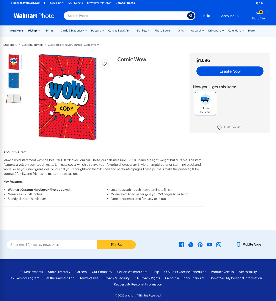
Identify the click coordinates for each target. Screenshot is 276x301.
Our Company (102, 272)
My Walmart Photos (99, 3)
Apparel (196, 30)
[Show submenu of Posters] (103, 30)
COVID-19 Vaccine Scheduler (185, 272)
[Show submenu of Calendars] (243, 30)
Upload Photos (125, 3)
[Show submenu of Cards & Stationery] (86, 30)
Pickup (32, 30)
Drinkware (214, 30)
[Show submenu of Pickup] (40, 30)
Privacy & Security (117, 278)
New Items (17, 30)
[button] (230, 127)
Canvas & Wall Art (118, 30)
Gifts (181, 30)
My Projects (75, 3)
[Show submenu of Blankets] (149, 30)
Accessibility (248, 272)
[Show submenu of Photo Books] (172, 30)
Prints (49, 30)
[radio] (14, 62)
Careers (81, 272)
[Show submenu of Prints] (55, 30)
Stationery (10, 44)
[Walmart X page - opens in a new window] (190, 244)
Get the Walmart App (59, 278)
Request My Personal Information (138, 284)
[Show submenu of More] (256, 30)
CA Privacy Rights (147, 278)
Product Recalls (222, 272)
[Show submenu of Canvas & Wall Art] (131, 30)
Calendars (234, 30)
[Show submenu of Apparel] (203, 30)
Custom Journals (32, 44)
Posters (96, 30)
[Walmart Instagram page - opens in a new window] (218, 244)
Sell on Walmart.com (132, 272)
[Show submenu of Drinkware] (223, 30)
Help (206, 16)
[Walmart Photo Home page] (34, 15)
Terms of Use (89, 278)
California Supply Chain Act (184, 278)
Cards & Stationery (72, 30)
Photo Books (163, 30)
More (251, 30)
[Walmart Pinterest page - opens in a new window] (200, 244)
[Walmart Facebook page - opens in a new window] (181, 244)
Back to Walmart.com (26, 3)
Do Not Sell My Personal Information (236, 278)
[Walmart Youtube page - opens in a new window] (209, 244)
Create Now (230, 71)
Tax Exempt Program (24, 278)
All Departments (31, 272)
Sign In (259, 3)
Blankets (142, 30)
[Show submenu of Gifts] (185, 30)
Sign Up (116, 244)
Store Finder (56, 3)
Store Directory (59, 272)
